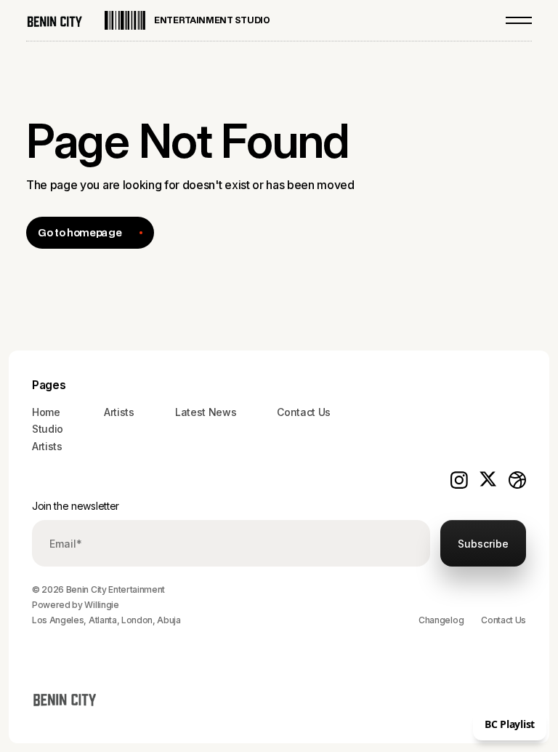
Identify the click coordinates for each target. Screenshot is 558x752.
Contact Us (503, 620)
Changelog (441, 620)
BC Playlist (510, 724)
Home (46, 412)
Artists (47, 446)
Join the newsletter (75, 506)
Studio (47, 429)
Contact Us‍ (304, 412)
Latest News (205, 412)
